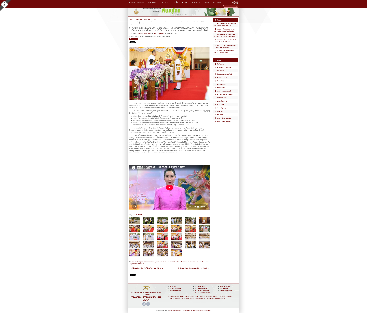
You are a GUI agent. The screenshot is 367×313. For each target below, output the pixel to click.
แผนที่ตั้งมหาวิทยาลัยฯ (226, 291)
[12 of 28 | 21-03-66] (204, 228)
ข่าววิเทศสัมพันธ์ (221, 98)
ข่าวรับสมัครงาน (221, 84)
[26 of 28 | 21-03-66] (148, 253)
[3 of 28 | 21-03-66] (162, 220)
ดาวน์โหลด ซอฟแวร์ (175, 291)
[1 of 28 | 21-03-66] (134, 220)
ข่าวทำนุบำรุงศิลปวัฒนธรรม (224, 94)
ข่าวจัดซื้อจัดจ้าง (221, 101)
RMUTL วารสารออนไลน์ (223, 91)
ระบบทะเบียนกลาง (200, 287)
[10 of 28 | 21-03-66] (176, 228)
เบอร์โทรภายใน (224, 289)
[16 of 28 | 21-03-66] (176, 236)
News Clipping (221, 108)
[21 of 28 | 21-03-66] (162, 245)
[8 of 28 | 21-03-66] (148, 228)
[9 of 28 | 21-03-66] (162, 228)
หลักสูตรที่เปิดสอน (153, 2)
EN (237, 2)
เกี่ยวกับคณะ (140, 2)
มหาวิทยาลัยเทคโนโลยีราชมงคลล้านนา (201, 311)
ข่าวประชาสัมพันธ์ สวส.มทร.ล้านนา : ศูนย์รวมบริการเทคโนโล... (225, 24)
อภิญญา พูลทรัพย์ (159, 34)
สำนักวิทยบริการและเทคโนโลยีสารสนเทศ (179, 311)
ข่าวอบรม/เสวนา (221, 77)
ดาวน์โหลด (185, 2)
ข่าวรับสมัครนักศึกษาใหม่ (223, 67)
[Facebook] (148, 304)
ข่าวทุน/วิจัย (220, 81)
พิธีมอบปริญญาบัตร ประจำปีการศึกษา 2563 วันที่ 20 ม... (147, 268)
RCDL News (220, 104)
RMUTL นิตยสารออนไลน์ (223, 121)
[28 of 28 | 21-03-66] (176, 253)
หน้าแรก (132, 2)
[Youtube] (144, 304)
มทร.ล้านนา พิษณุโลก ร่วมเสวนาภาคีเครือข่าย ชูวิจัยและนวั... (225, 46)
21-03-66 (139, 215)
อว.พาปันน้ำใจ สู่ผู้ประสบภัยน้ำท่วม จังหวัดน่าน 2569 (224, 52)
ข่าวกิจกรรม (220, 64)
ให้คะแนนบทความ (134, 39)
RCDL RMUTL (174, 287)
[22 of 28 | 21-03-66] (176, 245)
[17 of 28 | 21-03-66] (190, 236)
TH (234, 2)
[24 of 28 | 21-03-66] (204, 245)
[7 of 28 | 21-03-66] (134, 228)
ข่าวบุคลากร (220, 71)
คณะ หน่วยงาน (166, 2)
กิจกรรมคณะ (207, 2)
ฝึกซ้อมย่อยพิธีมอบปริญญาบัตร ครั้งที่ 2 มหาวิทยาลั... (192, 268)
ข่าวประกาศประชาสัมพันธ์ (224, 74)
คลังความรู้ (219, 111)
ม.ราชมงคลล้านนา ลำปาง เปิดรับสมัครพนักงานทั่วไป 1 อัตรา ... (225, 41)
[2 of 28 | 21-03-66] (148, 220)
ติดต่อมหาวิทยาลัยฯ (225, 287)
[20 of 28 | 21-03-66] (148, 245)
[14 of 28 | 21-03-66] (148, 236)
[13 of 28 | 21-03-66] (134, 236)
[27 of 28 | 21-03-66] (162, 253)
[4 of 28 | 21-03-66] (176, 220)
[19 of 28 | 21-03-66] (134, 245)
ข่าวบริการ (219, 115)
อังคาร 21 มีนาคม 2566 (144, 34)
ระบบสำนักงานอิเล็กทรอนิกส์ (202, 291)
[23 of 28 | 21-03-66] (190, 245)
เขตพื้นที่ (176, 2)
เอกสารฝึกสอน (217, 2)
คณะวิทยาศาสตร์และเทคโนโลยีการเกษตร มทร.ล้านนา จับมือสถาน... (225, 35)
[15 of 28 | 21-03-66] (162, 236)
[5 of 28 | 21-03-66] (190, 220)
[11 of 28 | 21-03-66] (190, 228)
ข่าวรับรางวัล (220, 88)
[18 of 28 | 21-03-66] (204, 236)
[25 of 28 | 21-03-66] (134, 253)
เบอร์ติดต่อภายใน (196, 2)
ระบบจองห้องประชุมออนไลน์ (202, 293)
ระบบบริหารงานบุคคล (201, 289)
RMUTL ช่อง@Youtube (223, 118)
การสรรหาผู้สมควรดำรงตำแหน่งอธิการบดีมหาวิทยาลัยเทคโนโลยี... (225, 30)
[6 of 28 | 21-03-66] (204, 220)
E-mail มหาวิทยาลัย (175, 289)
